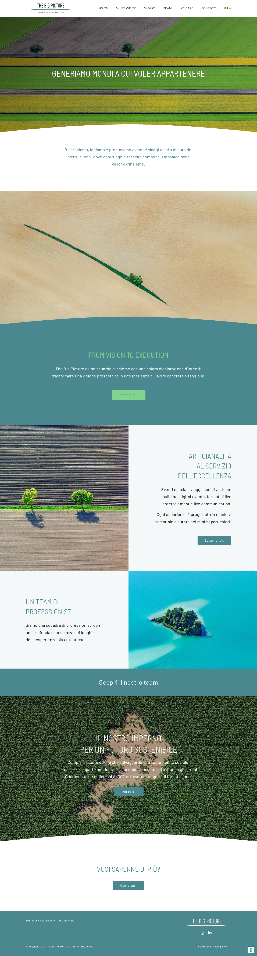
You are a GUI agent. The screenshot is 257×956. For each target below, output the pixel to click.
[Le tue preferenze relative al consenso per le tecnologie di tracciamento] (251, 950)
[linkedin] (210, 933)
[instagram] (202, 933)
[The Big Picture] (50, 5)
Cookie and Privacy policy (212, 946)
